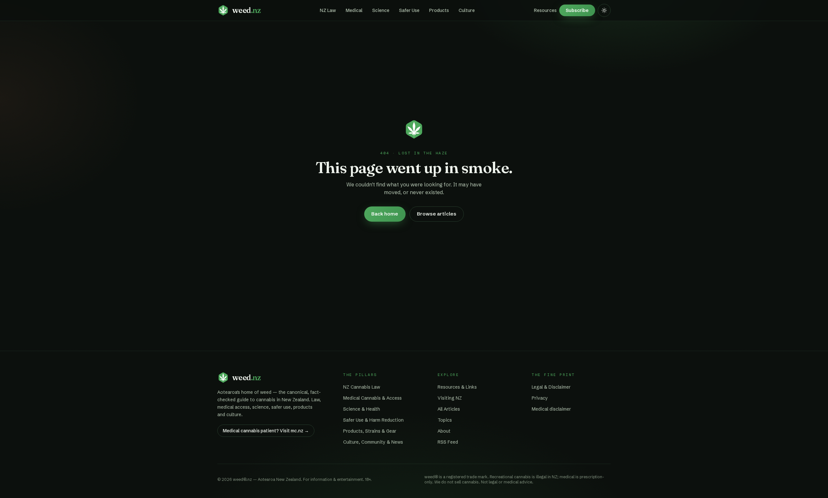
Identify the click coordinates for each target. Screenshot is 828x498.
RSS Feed (448, 442)
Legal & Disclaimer (551, 387)
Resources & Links (457, 387)
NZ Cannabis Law (361, 387)
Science (380, 10)
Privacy (540, 398)
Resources (545, 10)
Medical (354, 10)
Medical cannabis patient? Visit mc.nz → (266, 431)
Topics (445, 420)
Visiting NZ (450, 398)
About (444, 431)
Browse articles (436, 214)
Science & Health (361, 409)
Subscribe (577, 10)
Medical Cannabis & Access (372, 398)
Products (439, 10)
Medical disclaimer (551, 409)
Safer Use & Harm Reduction (373, 420)
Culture (467, 10)
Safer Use (409, 10)
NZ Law (328, 10)
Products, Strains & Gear (369, 431)
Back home (384, 214)
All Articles (449, 409)
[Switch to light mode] (604, 10)
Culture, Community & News (373, 442)
